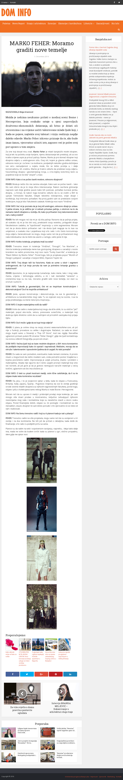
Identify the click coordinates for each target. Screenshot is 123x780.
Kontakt (13, 2)
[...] (100, 88)
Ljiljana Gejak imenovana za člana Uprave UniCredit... (27, 730)
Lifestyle (88, 23)
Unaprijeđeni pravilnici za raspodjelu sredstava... (66, 742)
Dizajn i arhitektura (36, 23)
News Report (18, 23)
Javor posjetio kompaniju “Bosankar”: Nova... (27, 742)
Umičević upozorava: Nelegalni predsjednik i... (27, 754)
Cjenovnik (102, 777)
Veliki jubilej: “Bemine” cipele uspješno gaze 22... (66, 729)
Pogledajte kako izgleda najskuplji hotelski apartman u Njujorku (38, 656)
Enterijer (52, 23)
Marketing (111, 777)
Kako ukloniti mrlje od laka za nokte (11, 654)
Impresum (94, 777)
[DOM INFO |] (16, 12)
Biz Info (115, 23)
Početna (6, 23)
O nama (4, 2)
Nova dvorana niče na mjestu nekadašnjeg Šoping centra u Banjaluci (50, 656)
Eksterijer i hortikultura (69, 23)
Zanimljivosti (102, 23)
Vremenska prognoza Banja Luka (77, 777)
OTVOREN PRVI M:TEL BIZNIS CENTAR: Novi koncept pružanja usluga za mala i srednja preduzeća (25, 658)
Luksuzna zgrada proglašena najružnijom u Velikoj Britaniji (64, 655)
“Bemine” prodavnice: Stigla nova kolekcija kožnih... (65, 755)
